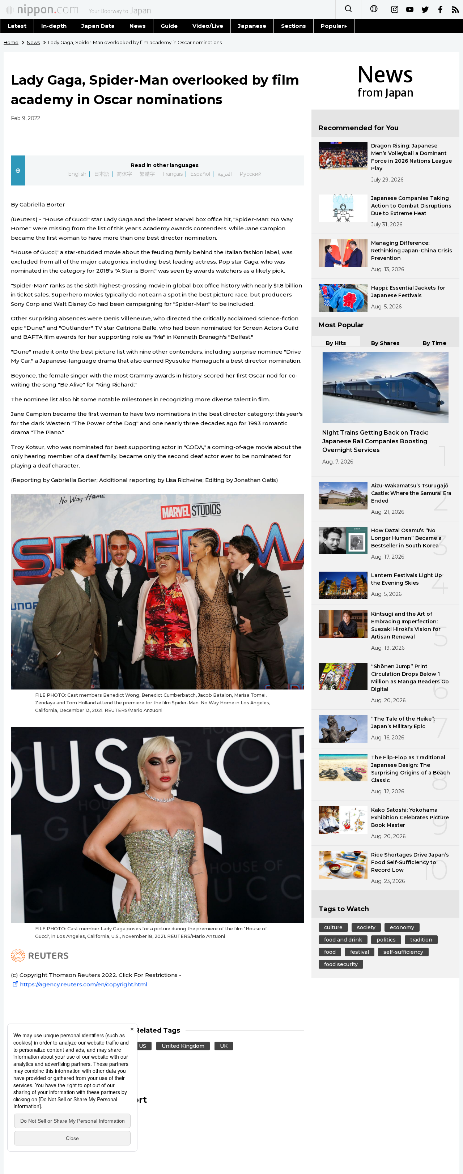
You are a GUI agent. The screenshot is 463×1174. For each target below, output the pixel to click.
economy (402, 927)
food (330, 952)
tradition (421, 939)
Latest (17, 25)
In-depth (54, 25)
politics (386, 939)
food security (341, 964)
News (137, 25)
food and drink (343, 939)
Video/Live (207, 25)
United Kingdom (183, 1046)
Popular (332, 25)
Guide (169, 25)
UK (224, 1046)
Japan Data (98, 25)
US (142, 1046)
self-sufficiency (403, 952)
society (366, 927)
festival (359, 952)
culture (333, 927)
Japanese (252, 25)
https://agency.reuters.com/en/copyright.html (84, 984)
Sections (293, 25)
